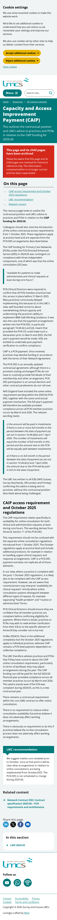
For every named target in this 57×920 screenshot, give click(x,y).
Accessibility (21, 898)
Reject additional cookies (20, 60)
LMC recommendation (21, 199)
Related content (17, 204)
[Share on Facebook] (20, 824)
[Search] (51, 93)
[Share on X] (13, 824)
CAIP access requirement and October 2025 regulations (30, 193)
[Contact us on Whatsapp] (17, 883)
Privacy (36, 898)
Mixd (26, 913)
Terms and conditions (27, 902)
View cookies (10, 66)
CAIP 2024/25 (17, 845)
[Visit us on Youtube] (7, 883)
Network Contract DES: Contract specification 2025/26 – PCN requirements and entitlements (26, 803)
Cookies (7, 902)
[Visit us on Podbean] (28, 883)
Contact (7, 898)
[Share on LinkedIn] (6, 824)
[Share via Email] (28, 824)
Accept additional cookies (21, 53)
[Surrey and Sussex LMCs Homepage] (16, 82)
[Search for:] (36, 93)
